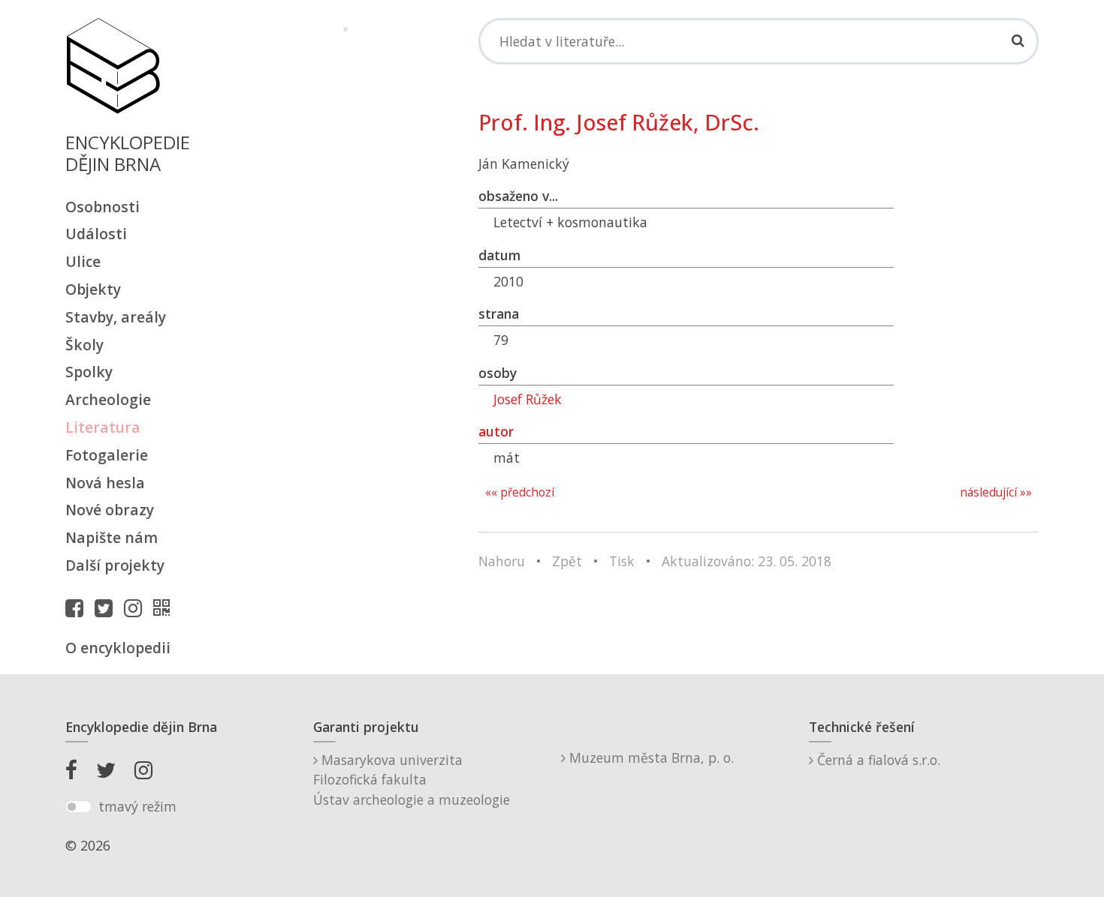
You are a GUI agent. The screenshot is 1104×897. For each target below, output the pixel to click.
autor (496, 431)
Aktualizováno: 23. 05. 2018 (746, 561)
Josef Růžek (527, 399)
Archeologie (108, 399)
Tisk (622, 561)
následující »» (996, 492)
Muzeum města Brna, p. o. (650, 757)
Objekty (93, 289)
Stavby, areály (115, 317)
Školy (84, 344)
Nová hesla (105, 482)
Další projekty (114, 565)
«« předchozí (519, 492)
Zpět (567, 561)
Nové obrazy (109, 510)
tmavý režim (137, 806)
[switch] (78, 807)
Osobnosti (102, 206)
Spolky (89, 372)
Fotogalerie (106, 455)
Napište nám (111, 537)
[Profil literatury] (165, 607)
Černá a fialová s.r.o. (876, 760)
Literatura (102, 427)
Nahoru (501, 561)
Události (96, 234)
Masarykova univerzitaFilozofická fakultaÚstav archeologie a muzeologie (411, 779)
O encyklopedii (117, 648)
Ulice (83, 261)
